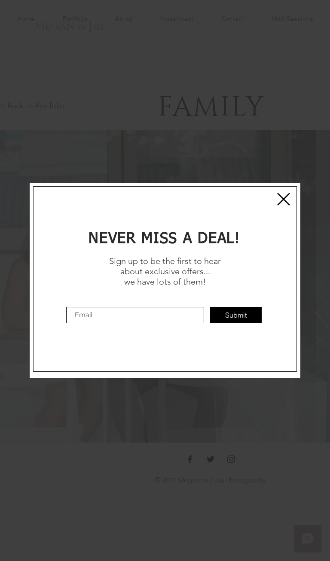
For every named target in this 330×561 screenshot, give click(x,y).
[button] (283, 199)
